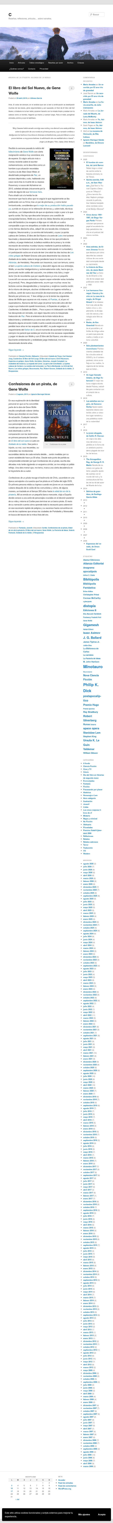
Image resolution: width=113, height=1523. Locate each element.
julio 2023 (87, 971)
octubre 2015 (88, 1242)
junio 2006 (87, 1457)
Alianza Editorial (93, 563)
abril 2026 (87, 875)
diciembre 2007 (89, 1405)
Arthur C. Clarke (89, 575)
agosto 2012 (88, 1352)
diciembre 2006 (89, 1440)
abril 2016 (87, 1224)
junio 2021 (87, 1044)
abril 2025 (87, 910)
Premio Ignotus (89, 709)
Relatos (86, 839)
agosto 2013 (88, 1318)
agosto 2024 (88, 933)
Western (86, 853)
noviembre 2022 (90, 994)
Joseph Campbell (57, 361)
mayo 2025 (87, 907)
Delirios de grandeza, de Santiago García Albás (94, 494)
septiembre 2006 (90, 1448)
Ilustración (87, 801)
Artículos (21, 62)
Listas (85, 807)
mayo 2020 (87, 1082)
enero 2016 (87, 1233)
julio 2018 (87, 1146)
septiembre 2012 (90, 1350)
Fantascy (87, 617)
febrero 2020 (88, 1090)
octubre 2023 (88, 962)
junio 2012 (87, 1358)
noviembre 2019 (90, 1099)
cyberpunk (87, 601)
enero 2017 (87, 1198)
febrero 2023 (88, 986)
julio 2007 (87, 1419)
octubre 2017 (88, 1172)
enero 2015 (87, 1268)
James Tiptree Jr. (91, 641)
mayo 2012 (87, 1361)
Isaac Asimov (91, 633)
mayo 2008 (87, 1390)
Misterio (86, 815)
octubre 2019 (88, 1102)
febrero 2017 (88, 1195)
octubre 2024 (88, 927)
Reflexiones (88, 836)
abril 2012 (87, 1364)
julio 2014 (87, 1285)
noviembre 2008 (90, 1376)
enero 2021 (87, 1058)
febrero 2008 (88, 1399)
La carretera (88, 655)
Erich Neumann (63, 358)
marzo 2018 (88, 1157)
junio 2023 (87, 974)
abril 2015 (87, 1259)
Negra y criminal (90, 818)
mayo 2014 (87, 1291)
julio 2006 (87, 1454)
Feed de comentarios (67, 1485)
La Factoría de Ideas (60, 530)
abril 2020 (87, 1085)
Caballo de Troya (55, 356)
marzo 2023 (88, 983)
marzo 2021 (88, 1053)
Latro (60, 235)
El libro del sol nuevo (48, 358)
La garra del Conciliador (52, 363)
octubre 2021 (88, 1032)
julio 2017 (87, 1181)
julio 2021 (87, 1041)
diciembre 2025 (89, 887)
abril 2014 (87, 1294)
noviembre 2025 (90, 889)
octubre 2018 (88, 1137)
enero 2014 (87, 1303)
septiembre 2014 (90, 1280)
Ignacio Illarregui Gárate (40, 394)
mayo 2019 (87, 1117)
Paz (41, 368)
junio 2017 (87, 1184)
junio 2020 (87, 1079)
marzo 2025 (88, 913)
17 (12, 1491)
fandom (97, 613)
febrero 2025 (88, 916)
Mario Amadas (89, 84)
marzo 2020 (88, 1088)
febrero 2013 (88, 1335)
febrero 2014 (88, 1300)
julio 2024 (87, 936)
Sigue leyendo (16, 349)
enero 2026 (87, 884)
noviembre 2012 (90, 1344)
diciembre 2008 (89, 1373)
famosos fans (36, 191)
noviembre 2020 (90, 1064)
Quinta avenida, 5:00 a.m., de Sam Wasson (95, 182)
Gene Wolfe (28, 151)
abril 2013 (87, 1329)
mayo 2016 (87, 1221)
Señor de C (30, 329)
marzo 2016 (88, 1227)
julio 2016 (87, 1216)
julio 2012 (87, 1355)
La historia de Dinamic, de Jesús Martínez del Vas (94, 270)
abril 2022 (87, 1015)
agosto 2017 (88, 1178)
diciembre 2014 (89, 1271)
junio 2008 (87, 1387)
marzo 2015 (88, 1262)
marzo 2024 (88, 948)
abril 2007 (87, 1428)
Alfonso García (36, 98)
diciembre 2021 (89, 1026)
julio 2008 (87, 1385)
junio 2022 (87, 1009)
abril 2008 (87, 1393)
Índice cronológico (36, 62)
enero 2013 (87, 1338)
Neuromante (34, 368)
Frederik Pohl (96, 617)
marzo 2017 (88, 1192)
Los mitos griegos (21, 368)
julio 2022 (87, 1006)
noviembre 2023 (90, 959)
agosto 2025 (88, 898)
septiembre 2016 (90, 1210)
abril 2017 (87, 1189)
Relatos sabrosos (90, 842)
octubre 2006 (88, 1446)
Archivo (70, 62)
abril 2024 (87, 945)
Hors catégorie (89, 798)
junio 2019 (87, 1114)
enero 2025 (87, 919)
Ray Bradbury (90, 711)
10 (12, 1488)
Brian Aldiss (88, 591)
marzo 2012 (88, 1367)
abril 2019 (87, 1120)
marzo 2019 (88, 1122)
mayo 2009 (87, 1370)
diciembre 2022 (89, 991)
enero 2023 (87, 989)
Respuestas (38, 532)
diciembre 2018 (89, 1131)
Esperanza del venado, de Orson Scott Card (93, 546)
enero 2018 (87, 1163)
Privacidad (44, 68)
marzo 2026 (88, 878)
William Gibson (90, 753)
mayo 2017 (87, 1186)
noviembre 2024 (90, 925)
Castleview (17, 358)
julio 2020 (87, 1076)
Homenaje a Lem (90, 795)
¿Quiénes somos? (16, 68)
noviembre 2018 (90, 1134)
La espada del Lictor (34, 363)
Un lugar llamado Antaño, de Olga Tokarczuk (94, 377)
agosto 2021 (88, 1038)
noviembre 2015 (90, 1239)
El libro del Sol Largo (31, 358)
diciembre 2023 (89, 956)
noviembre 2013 (90, 1309)
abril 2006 (87, 1463)
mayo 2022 (87, 1012)
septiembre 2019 (90, 1105)
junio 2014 (87, 1288)
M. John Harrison (91, 661)
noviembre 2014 (90, 1274)
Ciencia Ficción (25, 356)
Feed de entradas (65, 1483)
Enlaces (81, 62)
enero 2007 (87, 1437)
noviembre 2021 (90, 1029)
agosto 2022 (88, 1003)
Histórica (87, 792)
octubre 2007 (88, 1411)
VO (84, 850)
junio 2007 (87, 1422)
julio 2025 (87, 901)
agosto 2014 (88, 1283)
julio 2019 (87, 1111)
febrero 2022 (88, 1021)
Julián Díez (87, 645)
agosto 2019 (88, 1108)
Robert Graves (49, 368)
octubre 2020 (88, 1067)
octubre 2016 (88, 1207)
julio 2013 (87, 1320)
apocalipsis (90, 571)
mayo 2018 (87, 1152)
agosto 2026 (88, 863)
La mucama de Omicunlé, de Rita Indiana (92, 134)
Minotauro (93, 666)
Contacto (31, 68)
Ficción (86, 786)
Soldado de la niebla (64, 368)
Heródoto (38, 361)
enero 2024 (87, 954)
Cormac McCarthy (92, 598)
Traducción (88, 847)
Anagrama (88, 567)
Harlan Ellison (88, 629)
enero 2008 (87, 1402)
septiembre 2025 (90, 895)
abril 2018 (87, 1155)
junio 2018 (87, 1149)
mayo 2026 (87, 872)
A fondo (86, 763)
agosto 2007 (88, 1417)
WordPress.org (64, 1488)
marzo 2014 (88, 1297)
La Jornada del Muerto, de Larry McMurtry (93, 113)
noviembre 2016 (90, 1204)
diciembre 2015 (89, 1236)
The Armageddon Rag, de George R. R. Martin (95, 462)
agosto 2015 (88, 1248)
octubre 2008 (88, 1379)
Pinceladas (88, 827)
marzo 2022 (88, 1018)
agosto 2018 (88, 1143)
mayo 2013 (87, 1326)
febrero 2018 (88, 1160)
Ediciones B (89, 610)
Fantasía (22, 527)
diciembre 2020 (89, 1061)
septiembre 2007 (90, 1414)
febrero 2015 (88, 1265)
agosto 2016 (88, 1213)
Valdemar (88, 749)
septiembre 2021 (90, 1035)
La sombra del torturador (34, 366)
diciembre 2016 (89, 1201)
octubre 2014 (88, 1277)
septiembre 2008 (90, 1382)
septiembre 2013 (90, 1315)
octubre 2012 (88, 1347)
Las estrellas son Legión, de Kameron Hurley (95, 404)
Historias (46, 361)
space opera (91, 728)
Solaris (93, 724)
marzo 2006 (88, 1466)
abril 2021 (87, 1050)
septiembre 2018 (90, 1140)
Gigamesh (91, 624)
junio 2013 (87, 1323)
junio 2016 (87, 1219)
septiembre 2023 (90, 965)
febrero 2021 (88, 1056)
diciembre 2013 (89, 1306)
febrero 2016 (88, 1230)
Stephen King (89, 736)
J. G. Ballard (92, 637)
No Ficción (87, 821)
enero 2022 (87, 1023)
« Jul (17, 1499)
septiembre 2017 (90, 1175)
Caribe (44, 527)
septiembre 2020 (90, 1070)
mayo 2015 (87, 1256)
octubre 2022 (88, 997)
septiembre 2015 (90, 1245)
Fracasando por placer (92, 789)
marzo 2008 (88, 1396)
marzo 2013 (88, 1332)
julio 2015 (87, 1251)
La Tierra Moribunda (52, 366)
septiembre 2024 (90, 930)
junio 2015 (87, 1253)
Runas (86, 724)
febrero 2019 (88, 1125)
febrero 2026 (88, 881)
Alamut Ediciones (91, 559)
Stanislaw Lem (91, 732)
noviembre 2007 (90, 1408)
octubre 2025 (88, 893)
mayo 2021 (87, 1047)
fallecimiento (14, 151)
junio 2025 (87, 904)
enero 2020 (87, 1093)
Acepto (102, 1514)
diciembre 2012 (89, 1341)
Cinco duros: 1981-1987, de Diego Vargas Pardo (94, 217)
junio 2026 (87, 869)
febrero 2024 (88, 951)
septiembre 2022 (90, 1000)
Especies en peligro (16, 361)
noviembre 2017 (90, 1169)
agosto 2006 (88, 1452)
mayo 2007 (87, 1425)
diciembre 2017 (89, 1166)
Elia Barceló (88, 614)
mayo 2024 (87, 942)
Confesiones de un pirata (58, 527)
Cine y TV (87, 769)
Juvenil (29, 527)
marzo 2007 (88, 1431)
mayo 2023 (87, 977)
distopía (89, 605)
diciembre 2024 (89, 922)
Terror (85, 844)
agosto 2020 (88, 1073)
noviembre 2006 (90, 1443)
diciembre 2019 (89, 1096)
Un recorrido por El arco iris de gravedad (93, 87)
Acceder (61, 1480)
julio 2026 (87, 866)
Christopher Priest (91, 594)
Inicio (11, 62)
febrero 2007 (88, 1434)
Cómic (86, 772)
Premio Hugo (91, 705)
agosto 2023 (88, 968)
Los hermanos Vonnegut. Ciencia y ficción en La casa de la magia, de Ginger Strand (95, 296)
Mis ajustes (84, 1514)
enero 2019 (87, 1128)
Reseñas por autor (55, 62)
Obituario (35, 356)
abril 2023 (87, 980)
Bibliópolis (91, 579)
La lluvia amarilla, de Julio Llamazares (93, 105)
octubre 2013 (88, 1312)
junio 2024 (87, 939)
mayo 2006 (87, 1460)
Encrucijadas (88, 780)
